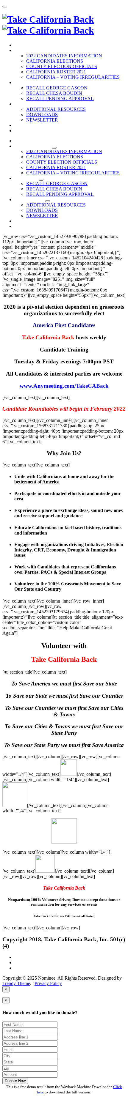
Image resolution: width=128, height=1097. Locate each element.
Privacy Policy (48, 983)
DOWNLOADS (42, 114)
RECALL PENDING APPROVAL (60, 98)
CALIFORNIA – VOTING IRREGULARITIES (73, 77)
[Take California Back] (48, 25)
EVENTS (24, 125)
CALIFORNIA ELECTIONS (54, 61)
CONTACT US (30, 130)
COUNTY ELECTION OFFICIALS (61, 66)
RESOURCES (29, 103)
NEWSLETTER (42, 119)
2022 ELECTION (32, 50)
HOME (21, 45)
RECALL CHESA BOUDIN (54, 93)
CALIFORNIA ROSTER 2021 (56, 71)
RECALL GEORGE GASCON (57, 87)
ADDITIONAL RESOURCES (56, 109)
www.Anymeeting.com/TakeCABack (64, 386)
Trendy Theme (16, 983)
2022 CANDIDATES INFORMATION (64, 55)
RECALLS (26, 82)
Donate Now (15, 1081)
